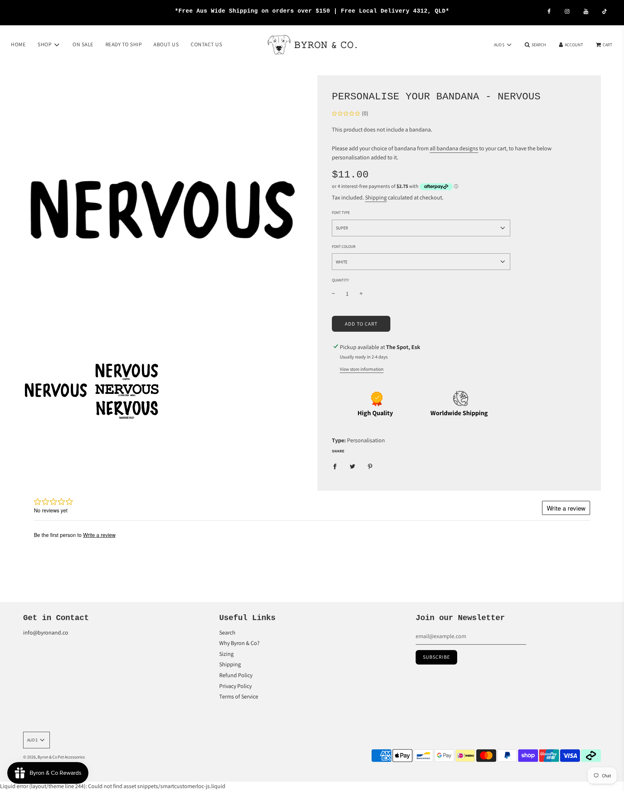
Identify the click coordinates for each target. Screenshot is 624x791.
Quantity (340, 280)
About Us (166, 44)
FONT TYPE (341, 212)
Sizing (226, 654)
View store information (362, 369)
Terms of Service (238, 696)
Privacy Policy (235, 686)
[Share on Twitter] (352, 466)
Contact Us (206, 44)
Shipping (376, 197)
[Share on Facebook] (334, 466)
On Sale (83, 44)
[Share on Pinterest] (370, 466)
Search (227, 632)
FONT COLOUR (343, 246)
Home (18, 44)
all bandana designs (454, 148)
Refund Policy (235, 675)
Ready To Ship (123, 44)
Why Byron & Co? (239, 643)
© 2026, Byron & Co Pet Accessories (54, 757)
